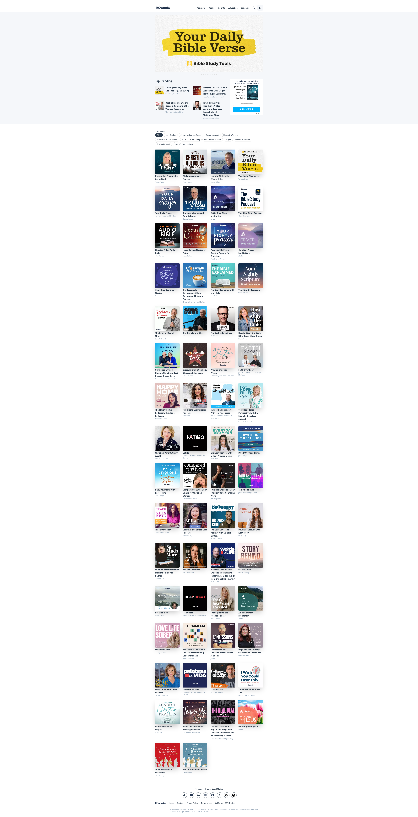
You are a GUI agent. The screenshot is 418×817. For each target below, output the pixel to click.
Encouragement (212, 135)
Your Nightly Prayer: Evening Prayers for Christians (220, 253)
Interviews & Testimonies (167, 139)
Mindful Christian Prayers (163, 728)
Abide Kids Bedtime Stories (164, 291)
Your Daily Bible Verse (249, 176)
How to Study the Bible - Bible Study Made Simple (250, 334)
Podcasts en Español (212, 139)
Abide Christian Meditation (245, 614)
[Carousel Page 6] (212, 74)
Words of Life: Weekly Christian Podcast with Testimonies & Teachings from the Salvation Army (223, 574)
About (211, 8)
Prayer (228, 139)
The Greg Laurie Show (193, 333)
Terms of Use (206, 803)
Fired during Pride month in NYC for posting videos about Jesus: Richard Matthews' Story (213, 108)
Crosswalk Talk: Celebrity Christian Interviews (195, 371)
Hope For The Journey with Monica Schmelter (249, 651)
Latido (186, 453)
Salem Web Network (203, 811)
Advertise (233, 8)
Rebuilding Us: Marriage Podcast (194, 411)
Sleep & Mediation (242, 139)
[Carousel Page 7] (214, 74)
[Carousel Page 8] (216, 74)
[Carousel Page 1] (201, 74)
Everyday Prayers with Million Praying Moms (221, 454)
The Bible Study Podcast (250, 213)
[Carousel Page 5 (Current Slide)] (210, 74)
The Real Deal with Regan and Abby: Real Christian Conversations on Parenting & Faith (222, 731)
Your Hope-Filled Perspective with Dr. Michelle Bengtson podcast (248, 414)
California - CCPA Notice (225, 803)
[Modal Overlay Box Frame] (246, 97)
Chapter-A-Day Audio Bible (165, 251)
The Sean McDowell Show (164, 334)
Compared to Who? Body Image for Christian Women (195, 492)
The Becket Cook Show (222, 333)
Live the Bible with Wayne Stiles (220, 177)
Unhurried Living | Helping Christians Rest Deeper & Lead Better (166, 373)
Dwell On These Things (249, 453)
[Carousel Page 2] (203, 74)
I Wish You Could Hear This (249, 691)
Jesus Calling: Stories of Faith (194, 251)
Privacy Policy (192, 803)
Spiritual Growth (163, 144)
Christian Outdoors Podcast (192, 177)
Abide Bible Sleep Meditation (219, 214)
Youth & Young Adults (184, 144)
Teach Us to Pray (163, 529)
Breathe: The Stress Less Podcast (195, 531)
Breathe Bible (161, 612)
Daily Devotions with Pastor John (165, 491)
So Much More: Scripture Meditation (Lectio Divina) (167, 572)
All (159, 135)
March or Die (217, 689)
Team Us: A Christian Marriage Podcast (193, 728)
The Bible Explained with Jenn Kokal (222, 291)
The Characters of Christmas (163, 771)
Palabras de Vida (191, 689)
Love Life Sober (162, 649)
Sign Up (221, 8)
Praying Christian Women (219, 371)
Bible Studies (170, 135)
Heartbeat (188, 612)
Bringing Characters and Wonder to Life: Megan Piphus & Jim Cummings (215, 90)
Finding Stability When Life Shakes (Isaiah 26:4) (177, 89)
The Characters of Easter (195, 769)
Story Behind (244, 569)
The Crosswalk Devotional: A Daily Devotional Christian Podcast (193, 294)
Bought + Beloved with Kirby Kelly (249, 531)
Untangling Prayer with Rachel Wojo (166, 177)
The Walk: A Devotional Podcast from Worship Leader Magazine (194, 652)
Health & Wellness (230, 135)
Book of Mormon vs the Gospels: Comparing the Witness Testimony (177, 105)
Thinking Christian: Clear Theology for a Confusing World (223, 492)
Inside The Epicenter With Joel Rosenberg (221, 411)
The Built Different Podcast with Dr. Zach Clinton (221, 532)
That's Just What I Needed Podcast (219, 614)
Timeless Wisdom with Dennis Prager (194, 214)
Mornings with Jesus (248, 726)
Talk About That (246, 489)
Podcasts (201, 8)
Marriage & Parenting (191, 139)
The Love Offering (191, 569)
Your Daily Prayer (163, 213)
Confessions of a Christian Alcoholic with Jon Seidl (222, 652)
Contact (245, 8)
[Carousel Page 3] (205, 74)
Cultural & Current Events (190, 135)
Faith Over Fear (246, 370)
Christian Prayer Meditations (246, 251)
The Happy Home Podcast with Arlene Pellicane (165, 412)
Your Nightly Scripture (249, 290)
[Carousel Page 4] (207, 74)
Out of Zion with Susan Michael (166, 691)
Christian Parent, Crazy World (166, 454)
